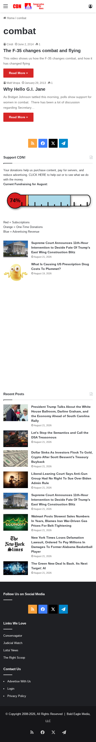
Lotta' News (10, 650)
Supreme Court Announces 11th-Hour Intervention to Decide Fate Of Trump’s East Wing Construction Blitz (60, 247)
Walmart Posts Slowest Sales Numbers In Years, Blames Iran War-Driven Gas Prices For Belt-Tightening (60, 520)
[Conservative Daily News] (29, 6)
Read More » (18, 73)
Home (10, 18)
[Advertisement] (48, 337)
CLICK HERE (37, 175)
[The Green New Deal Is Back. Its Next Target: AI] (15, 568)
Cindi (10, 44)
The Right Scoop (14, 657)
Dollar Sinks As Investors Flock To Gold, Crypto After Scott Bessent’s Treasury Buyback (62, 457)
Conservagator (12, 635)
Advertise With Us (19, 681)
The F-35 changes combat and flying (42, 50)
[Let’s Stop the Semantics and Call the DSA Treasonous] (15, 438)
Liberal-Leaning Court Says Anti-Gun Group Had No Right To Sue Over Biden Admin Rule (61, 478)
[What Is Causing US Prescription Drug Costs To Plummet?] (15, 272)
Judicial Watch (12, 643)
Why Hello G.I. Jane (24, 89)
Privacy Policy (16, 696)
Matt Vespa (13, 82)
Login (10, 688)
